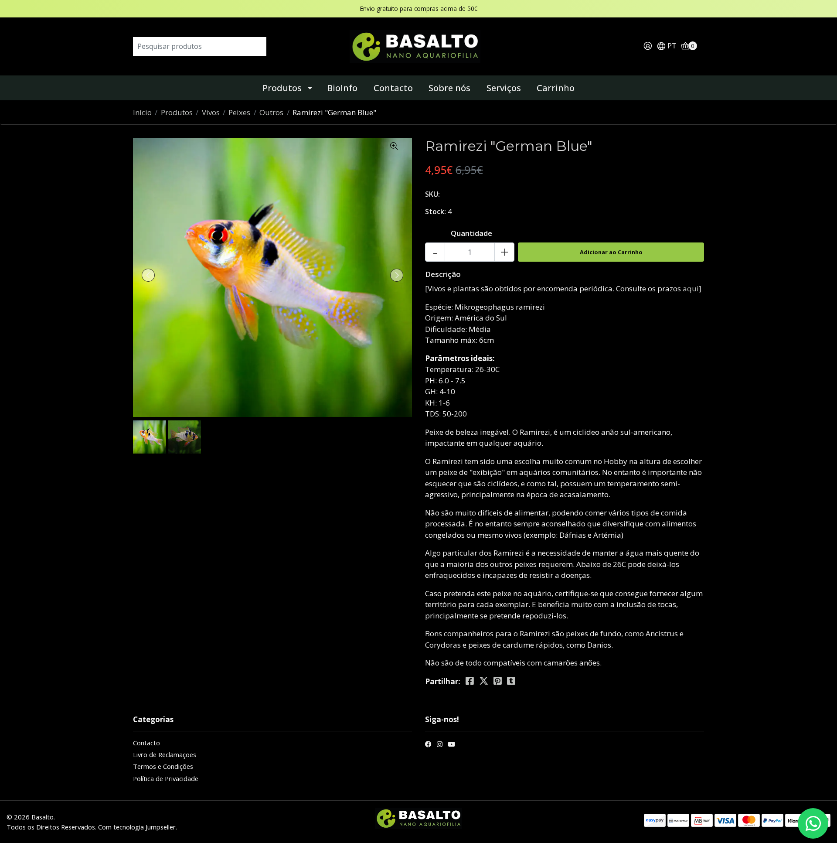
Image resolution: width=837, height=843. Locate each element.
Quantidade (471, 233)
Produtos (282, 88)
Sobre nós (449, 88)
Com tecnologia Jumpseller (137, 827)
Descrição (443, 274)
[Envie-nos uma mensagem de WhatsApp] (813, 823)
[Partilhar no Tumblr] (511, 681)
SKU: (432, 194)
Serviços (504, 88)
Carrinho (556, 88)
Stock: (435, 211)
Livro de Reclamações (164, 754)
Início (142, 112)
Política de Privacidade (165, 778)
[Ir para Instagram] (439, 745)
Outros (271, 112)
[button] (667, 46)
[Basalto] (418, 46)
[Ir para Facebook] (428, 745)
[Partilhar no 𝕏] (483, 681)
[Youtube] (451, 745)
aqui (691, 288)
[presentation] (148, 275)
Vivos (211, 112)
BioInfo (342, 88)
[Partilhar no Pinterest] (497, 681)
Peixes (239, 112)
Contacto (393, 88)
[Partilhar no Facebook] (470, 681)
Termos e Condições (163, 766)
